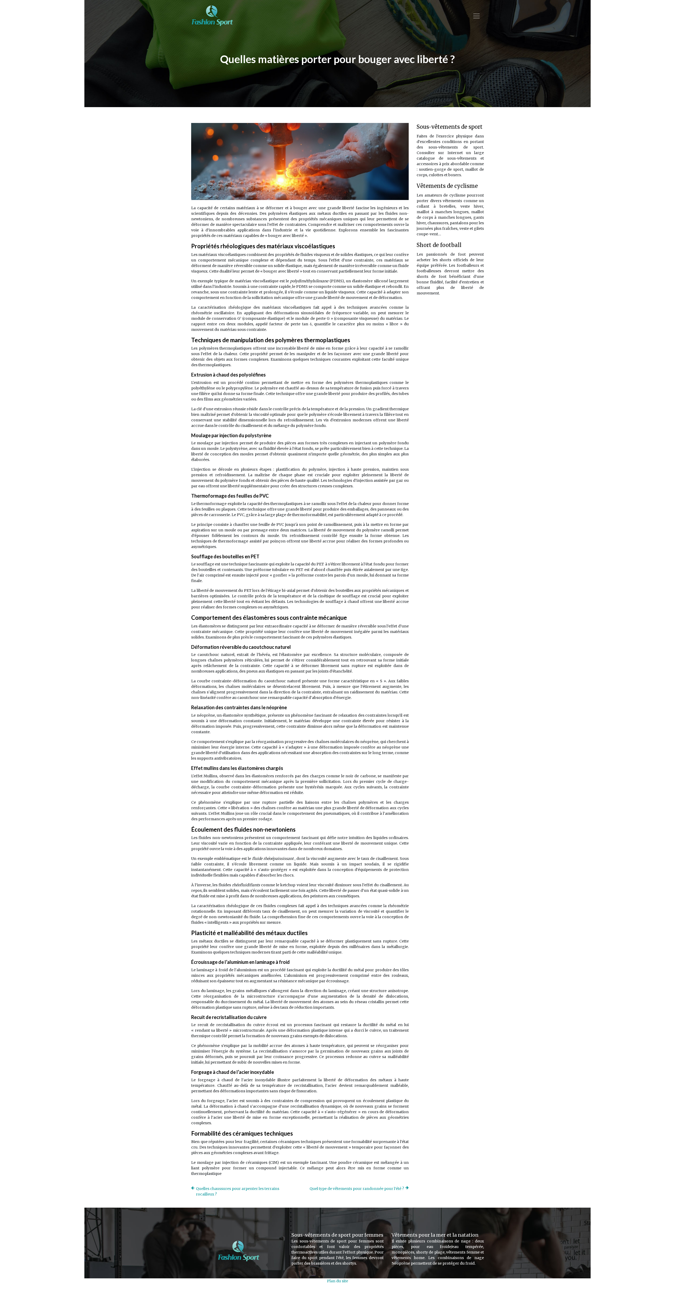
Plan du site (337, 1281)
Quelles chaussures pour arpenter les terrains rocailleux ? (237, 1191)
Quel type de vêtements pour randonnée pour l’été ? (357, 1188)
